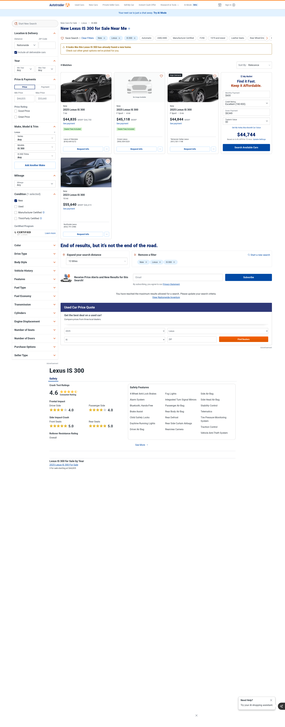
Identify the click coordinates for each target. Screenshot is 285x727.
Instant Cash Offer (147, 5)
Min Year (20, 68)
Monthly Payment (232, 93)
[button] (219, 4)
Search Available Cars (246, 147)
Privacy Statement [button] (171, 284)
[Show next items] (267, 38)
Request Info (83, 149)
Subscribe (248, 277)
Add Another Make (35, 165)
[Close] (271, 700)
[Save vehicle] (108, 76)
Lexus (84, 23)
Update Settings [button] (259, 139)
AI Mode (190, 5)
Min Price (18, 93)
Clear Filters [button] (87, 38)
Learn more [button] (50, 233)
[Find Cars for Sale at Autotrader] (59, 5)
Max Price (40, 93)
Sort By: (242, 65)
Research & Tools (168, 5)
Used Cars (79, 5)
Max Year (42, 68)
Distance (18, 39)
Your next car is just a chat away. (143, 12)
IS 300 (94, 23)
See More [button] (140, 445)
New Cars (93, 5)
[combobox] (35, 23)
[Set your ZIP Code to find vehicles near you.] (129, 29)
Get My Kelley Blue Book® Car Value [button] (246, 128)
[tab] (53, 378)
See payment (69, 123)
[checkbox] (22, 111)
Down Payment (231, 111)
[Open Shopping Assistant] (281, 706)
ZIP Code (43, 39)
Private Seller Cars (111, 5)
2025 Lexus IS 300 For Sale (63, 464)
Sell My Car (129, 5)
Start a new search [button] (260, 255)
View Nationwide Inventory (166, 297)
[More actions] (106, 149)
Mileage (20, 182)
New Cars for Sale (69, 23)
